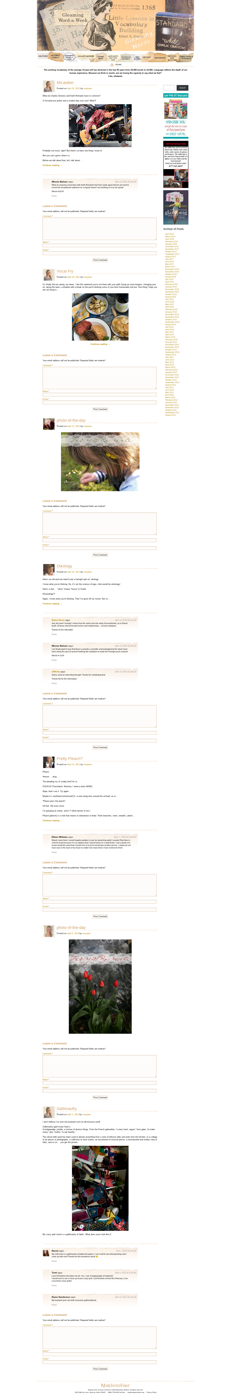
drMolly (56, 671)
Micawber (65, 82)
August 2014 (170, 324)
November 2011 (172, 407)
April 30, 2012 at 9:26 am (125, 182)
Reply (54, 196)
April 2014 (169, 335)
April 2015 (169, 307)
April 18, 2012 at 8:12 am (125, 620)
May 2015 (169, 304)
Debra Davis (58, 620)
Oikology (64, 566)
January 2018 (171, 244)
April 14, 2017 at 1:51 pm (125, 1297)
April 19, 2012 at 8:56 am (125, 646)
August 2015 (170, 297)
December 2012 (172, 375)
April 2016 (169, 282)
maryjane (87, 88)
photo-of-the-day (71, 420)
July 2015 (169, 299)
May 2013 (169, 362)
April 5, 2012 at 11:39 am (125, 1273)
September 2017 (172, 254)
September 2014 (172, 322)
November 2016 (172, 272)
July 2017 (169, 259)
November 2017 (172, 249)
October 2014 (171, 319)
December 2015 (172, 289)
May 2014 (169, 332)
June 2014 (169, 329)
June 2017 (169, 262)
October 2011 (171, 410)
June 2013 (169, 360)
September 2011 (172, 412)
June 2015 (169, 302)
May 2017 (169, 264)
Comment (48, 216)
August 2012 (170, 385)
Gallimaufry (67, 1108)
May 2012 (169, 392)
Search (182, 88)
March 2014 (170, 337)
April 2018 (169, 239)
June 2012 (169, 390)
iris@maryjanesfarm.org (135, 1392)
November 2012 (172, 377)
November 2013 (172, 347)
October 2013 (171, 350)
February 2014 (171, 340)
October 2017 (171, 252)
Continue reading (52, 165)
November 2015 (172, 292)
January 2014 (171, 342)
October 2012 (171, 380)
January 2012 (171, 402)
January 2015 (171, 312)
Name (46, 242)
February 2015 (171, 309)
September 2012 (172, 382)
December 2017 (172, 247)
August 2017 (170, 257)
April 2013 (169, 365)
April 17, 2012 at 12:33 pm (125, 837)
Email (46, 250)
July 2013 (169, 357)
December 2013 (172, 345)
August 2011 (170, 415)
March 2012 (170, 397)
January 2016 (171, 287)
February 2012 (171, 400)
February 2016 (171, 284)
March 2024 (170, 236)
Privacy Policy (152, 1392)
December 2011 (172, 405)
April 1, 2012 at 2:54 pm (126, 1251)
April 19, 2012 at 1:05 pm (125, 672)
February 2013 (171, 370)
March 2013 (170, 367)
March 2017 (170, 267)
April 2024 (169, 234)
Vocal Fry (65, 271)
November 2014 (172, 317)
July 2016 (169, 279)
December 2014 (172, 314)
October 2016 (171, 274)
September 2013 (172, 352)
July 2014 (169, 327)
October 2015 (171, 294)
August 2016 (170, 277)
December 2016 (172, 269)
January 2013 (171, 372)
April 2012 (169, 395)
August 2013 (170, 355)
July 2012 (169, 387)
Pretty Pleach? (70, 758)
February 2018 (171, 241)
